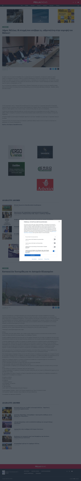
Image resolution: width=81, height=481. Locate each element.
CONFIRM (33, 255)
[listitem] (40, 236)
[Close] (60, 222)
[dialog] (40, 240)
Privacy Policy (46, 259)
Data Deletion (34, 259)
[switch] (54, 239)
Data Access (40, 259)
